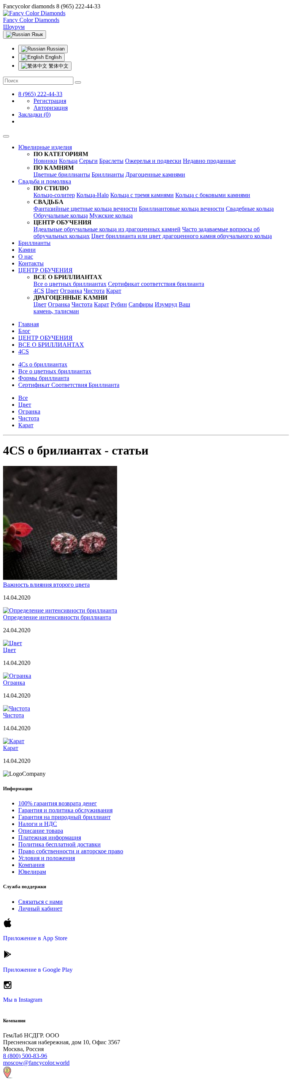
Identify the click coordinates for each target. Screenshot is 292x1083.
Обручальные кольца (60, 215)
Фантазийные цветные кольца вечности (85, 208)
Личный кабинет (40, 908)
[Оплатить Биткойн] (7, 1076)
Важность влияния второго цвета (46, 584)
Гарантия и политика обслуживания (65, 810)
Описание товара (40, 830)
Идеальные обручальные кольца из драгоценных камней (107, 229)
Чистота (94, 290)
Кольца (68, 161)
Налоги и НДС (37, 824)
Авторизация (50, 107)
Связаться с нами (40, 901)
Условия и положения (46, 858)
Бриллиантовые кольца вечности (181, 208)
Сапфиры (141, 304)
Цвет (52, 290)
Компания (31, 865)
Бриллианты (108, 174)
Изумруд (166, 304)
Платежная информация (49, 837)
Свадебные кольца (250, 208)
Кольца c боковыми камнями (212, 195)
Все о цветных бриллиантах (69, 284)
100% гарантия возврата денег (57, 803)
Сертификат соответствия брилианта (156, 284)
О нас (25, 256)
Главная (28, 324)
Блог (24, 331)
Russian (55, 49)
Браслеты (111, 161)
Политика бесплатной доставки (59, 844)
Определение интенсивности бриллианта (57, 617)
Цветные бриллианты (61, 174)
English (53, 57)
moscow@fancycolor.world (36, 1062)
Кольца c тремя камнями (142, 195)
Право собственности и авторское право (70, 851)
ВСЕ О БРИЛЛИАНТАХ (51, 344)
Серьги (88, 161)
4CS (38, 290)
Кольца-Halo (92, 195)
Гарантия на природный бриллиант (64, 817)
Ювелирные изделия (45, 147)
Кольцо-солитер (54, 195)
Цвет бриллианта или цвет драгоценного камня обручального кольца (181, 236)
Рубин (119, 304)
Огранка (71, 290)
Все (23, 398)
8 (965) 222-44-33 (40, 94)
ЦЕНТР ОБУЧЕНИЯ (45, 270)
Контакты (31, 263)
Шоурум (14, 27)
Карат (113, 290)
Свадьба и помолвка (44, 181)
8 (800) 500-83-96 (25, 1056)
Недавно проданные (209, 161)
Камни (27, 249)
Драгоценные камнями (155, 174)
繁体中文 (57, 66)
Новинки (45, 161)
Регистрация (49, 101)
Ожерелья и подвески (153, 161)
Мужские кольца (111, 215)
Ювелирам (32, 871)
